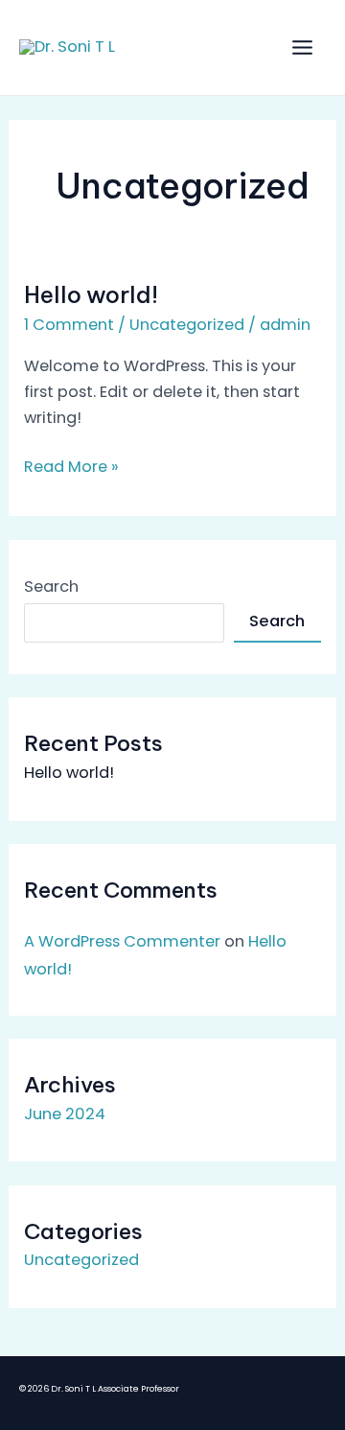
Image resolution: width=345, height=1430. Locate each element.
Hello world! (91, 294)
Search (51, 586)
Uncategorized (186, 325)
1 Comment (69, 325)
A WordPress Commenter (122, 941)
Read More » (71, 466)
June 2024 (64, 1114)
